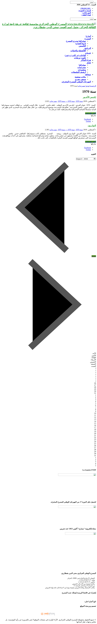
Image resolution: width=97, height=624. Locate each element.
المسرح (87, 39)
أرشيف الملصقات (78, 72)
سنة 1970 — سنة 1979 (66, 101)
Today (94, 256)
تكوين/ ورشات (80, 58)
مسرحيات (81, 67)
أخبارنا (88, 36)
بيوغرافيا (82, 65)
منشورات (82, 70)
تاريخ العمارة (81, 43)
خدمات (88, 53)
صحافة (88, 74)
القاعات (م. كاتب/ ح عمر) (75, 55)
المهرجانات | (86, 13)
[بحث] (95, 19)
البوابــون (92, 125)
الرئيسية (93, 86)
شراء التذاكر (86, 60)
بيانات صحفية (80, 77)
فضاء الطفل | (86, 15)
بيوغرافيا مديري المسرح (76, 41)
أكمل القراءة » (90, 113)
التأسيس (82, 46)
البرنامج (87, 48)
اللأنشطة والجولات (78, 51)
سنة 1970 (79, 101)
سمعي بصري (80, 79)
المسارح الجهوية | (84, 11)
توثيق (89, 62)
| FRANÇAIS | (85, 8)
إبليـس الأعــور (89, 97)
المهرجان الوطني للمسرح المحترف (76, 82)
